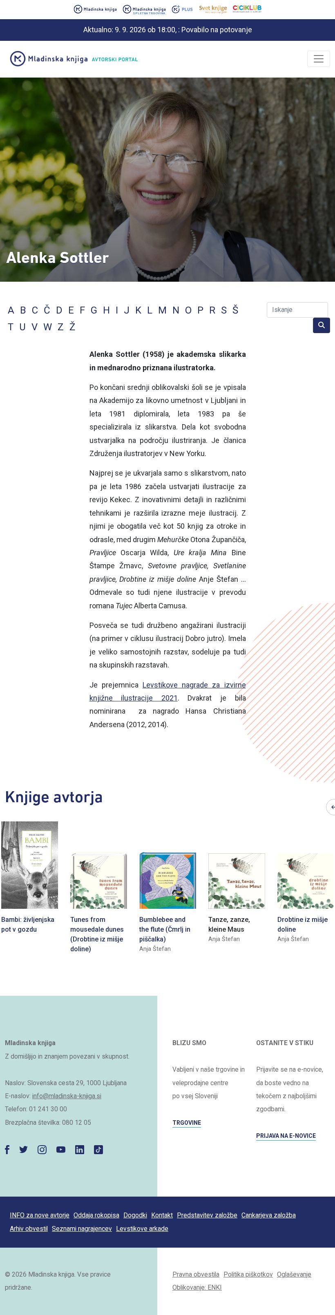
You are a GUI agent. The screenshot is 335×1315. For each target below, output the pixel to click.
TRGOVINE (186, 1122)
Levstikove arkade (142, 1229)
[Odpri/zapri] (318, 59)
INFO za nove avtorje (39, 1215)
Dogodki (135, 1215)
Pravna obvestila (195, 1274)
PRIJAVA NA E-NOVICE (286, 1136)
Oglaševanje (294, 1274)
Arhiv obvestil (29, 1229)
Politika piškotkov (248, 1274)
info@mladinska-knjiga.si (66, 1096)
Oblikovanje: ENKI (197, 1287)
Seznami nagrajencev (82, 1229)
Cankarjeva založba (268, 1215)
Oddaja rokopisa (96, 1215)
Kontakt (162, 1215)
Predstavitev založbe (207, 1215)
